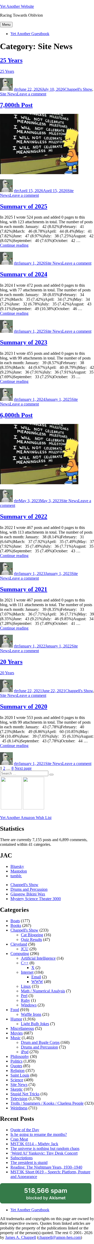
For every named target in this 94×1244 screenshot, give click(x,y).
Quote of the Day (24, 1130)
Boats (15, 921)
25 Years (11, 60)
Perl (24, 995)
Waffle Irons (31, 1014)
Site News (8, 94)
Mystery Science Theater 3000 (35, 898)
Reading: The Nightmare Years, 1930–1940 (46, 1167)
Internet (27, 972)
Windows (29, 1005)
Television (18, 1098)
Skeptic (16, 1089)
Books (15, 925)
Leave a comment (31, 94)
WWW (37, 981)
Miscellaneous (22, 1028)
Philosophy (19, 1056)
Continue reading (14, 245)
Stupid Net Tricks (24, 1094)
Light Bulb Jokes (35, 1024)
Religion (17, 1070)
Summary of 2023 (23, 342)
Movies (16, 1033)
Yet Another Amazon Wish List (25, 817)
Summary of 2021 (23, 589)
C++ (24, 963)
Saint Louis (19, 1075)
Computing (19, 953)
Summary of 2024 (23, 274)
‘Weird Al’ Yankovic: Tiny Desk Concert (44, 1153)
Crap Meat (19, 1139)
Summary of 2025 (23, 206)
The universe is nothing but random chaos (44, 1148)
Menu (6, 25)
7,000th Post (16, 105)
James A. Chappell (20, 1237)
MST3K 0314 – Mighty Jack (34, 1144)
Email (36, 977)
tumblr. (16, 876)
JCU (24, 949)
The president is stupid (29, 1162)
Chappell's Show (78, 89)
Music (15, 1038)
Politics (16, 1061)
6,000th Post (16, 415)
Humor (16, 1019)
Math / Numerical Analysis (43, 991)
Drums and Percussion (29, 889)
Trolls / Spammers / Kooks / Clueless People (47, 1103)
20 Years (11, 661)
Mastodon (18, 871)
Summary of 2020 (23, 706)
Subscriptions (21, 1158)
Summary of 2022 (23, 516)
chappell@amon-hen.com (59, 1237)
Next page (23, 768)
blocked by (51, 1195)
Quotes (16, 1066)
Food (14, 1009)
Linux (26, 986)
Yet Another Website (17, 6)
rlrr (16, 89)
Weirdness (18, 1108)
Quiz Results (31, 939)
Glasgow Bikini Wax (27, 894)
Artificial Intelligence (38, 958)
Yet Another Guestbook (29, 33)
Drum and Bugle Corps (40, 1042)
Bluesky (17, 866)
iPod (24, 1052)
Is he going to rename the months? (38, 1134)
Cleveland (18, 944)
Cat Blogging (32, 935)
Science (16, 1080)
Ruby (25, 1000)
